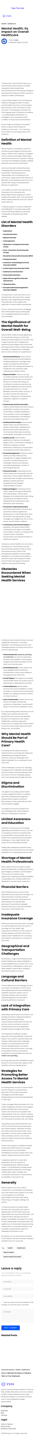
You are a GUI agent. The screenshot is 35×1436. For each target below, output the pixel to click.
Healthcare (11, 24)
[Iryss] (6, 16)
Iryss (16, 40)
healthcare (21, 1248)
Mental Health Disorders (12, 1257)
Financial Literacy (7, 1370)
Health (3, 24)
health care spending (9, 1056)
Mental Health (9, 1252)
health (10, 1248)
